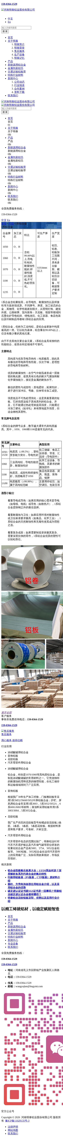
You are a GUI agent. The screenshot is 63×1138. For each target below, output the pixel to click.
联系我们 (13, 95)
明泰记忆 (19, 58)
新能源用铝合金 (17, 64)
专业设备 (13, 943)
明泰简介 (19, 44)
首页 (10, 37)
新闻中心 (13, 78)
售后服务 (19, 51)
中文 (10, 18)
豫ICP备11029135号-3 (17, 1120)
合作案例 (19, 88)
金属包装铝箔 (15, 68)
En (9, 21)
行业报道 (19, 85)
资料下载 (19, 92)
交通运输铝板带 (17, 71)
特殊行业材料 (15, 75)
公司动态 (19, 81)
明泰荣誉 (19, 47)
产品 (10, 61)
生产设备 (19, 54)
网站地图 (13, 1130)
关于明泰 (13, 40)
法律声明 (13, 1126)
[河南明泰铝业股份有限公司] (18, 9)
